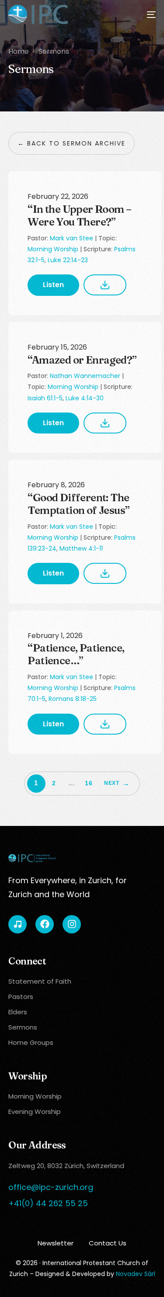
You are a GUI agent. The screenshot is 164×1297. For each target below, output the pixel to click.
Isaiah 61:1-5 (45, 398)
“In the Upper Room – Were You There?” (79, 215)
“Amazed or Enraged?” (82, 360)
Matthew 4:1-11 (81, 548)
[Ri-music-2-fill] (17, 924)
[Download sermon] (105, 284)
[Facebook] (44, 924)
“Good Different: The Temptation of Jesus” (78, 504)
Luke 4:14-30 (85, 398)
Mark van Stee (71, 238)
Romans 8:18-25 (73, 698)
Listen (53, 285)
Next (111, 783)
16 (89, 783)
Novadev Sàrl (135, 1273)
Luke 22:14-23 (68, 260)
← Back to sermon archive (71, 143)
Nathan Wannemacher (85, 375)
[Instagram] (72, 924)
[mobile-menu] (146, 14)
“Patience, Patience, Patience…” (76, 654)
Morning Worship (53, 249)
